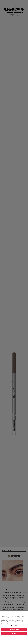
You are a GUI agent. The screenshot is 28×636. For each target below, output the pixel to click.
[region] (14, 623)
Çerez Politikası (10, 623)
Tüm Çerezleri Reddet (14, 629)
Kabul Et (14, 633)
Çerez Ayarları (14, 625)
